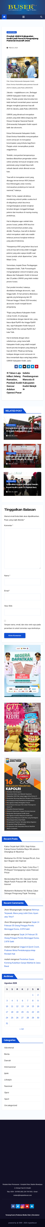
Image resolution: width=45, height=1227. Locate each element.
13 (22, 1006)
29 (33, 1018)
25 (12, 1018)
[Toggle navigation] (23, 17)
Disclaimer (35, 1215)
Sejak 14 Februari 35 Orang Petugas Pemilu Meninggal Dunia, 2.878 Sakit (21, 925)
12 (17, 1006)
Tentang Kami (10, 1215)
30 (38, 1018)
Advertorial (11, 32)
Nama (7, 576)
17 (7, 1012)
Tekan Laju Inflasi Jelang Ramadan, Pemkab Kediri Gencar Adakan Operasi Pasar (14, 383)
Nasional (8, 1086)
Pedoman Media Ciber (23, 1215)
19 (17, 1012)
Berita (6, 1054)
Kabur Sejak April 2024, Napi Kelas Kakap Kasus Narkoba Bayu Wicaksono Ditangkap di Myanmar (21, 849)
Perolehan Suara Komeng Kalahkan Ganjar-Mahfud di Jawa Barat (22, 962)
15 (33, 1006)
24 (7, 1018)
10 (7, 1006)
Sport (6, 1099)
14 (28, 1006)
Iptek (6, 1073)
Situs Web (8, 606)
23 (38, 1012)
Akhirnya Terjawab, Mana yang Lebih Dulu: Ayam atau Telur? (21, 913)
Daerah (7, 1061)
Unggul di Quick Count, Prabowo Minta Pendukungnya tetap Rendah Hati (21, 950)
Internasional (10, 1067)
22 (33, 1012)
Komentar (8, 525)
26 (17, 1018)
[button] (41, 17)
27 (22, 1018)
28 (28, 1018)
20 (22, 1012)
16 (38, 1006)
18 (12, 1012)
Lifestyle (8, 1080)
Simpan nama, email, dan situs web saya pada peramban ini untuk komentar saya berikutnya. (22, 626)
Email (7, 591)
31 (7, 1023)
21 (28, 1012)
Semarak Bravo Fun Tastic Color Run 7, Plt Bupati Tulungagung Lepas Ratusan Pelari (22, 431)
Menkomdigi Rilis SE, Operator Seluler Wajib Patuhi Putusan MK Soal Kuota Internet (21, 881)
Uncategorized (10, 1105)
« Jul (22, 1029)
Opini (6, 1093)
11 (12, 1006)
